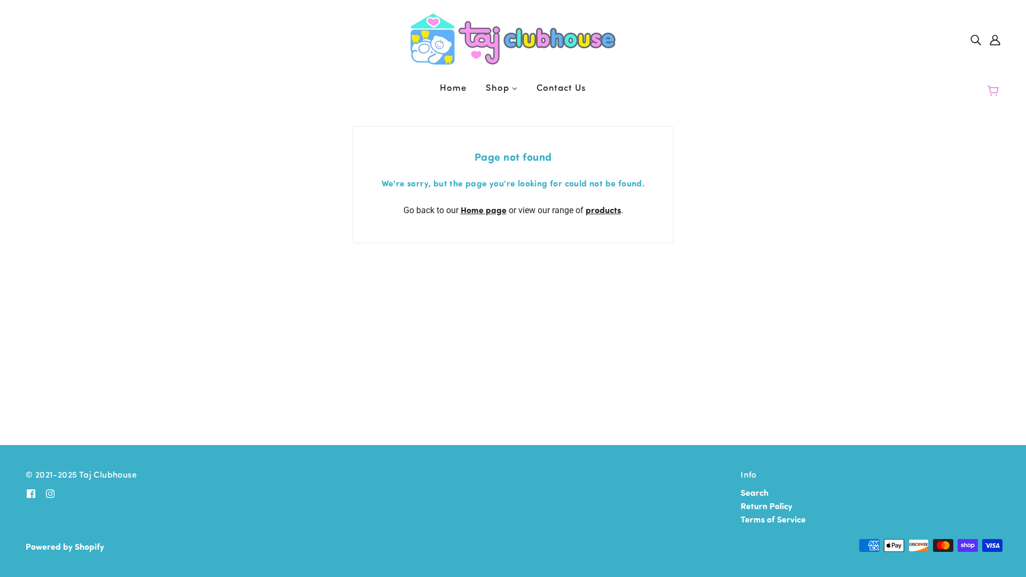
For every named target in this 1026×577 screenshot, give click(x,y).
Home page (484, 209)
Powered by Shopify (65, 546)
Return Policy (766, 505)
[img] (975, 39)
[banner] (513, 37)
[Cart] (995, 90)
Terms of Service (773, 519)
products (603, 209)
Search (754, 492)
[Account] (995, 39)
